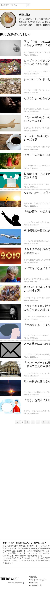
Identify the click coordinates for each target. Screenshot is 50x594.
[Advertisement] (25, 58)
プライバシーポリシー (38, 580)
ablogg (19, 582)
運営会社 (33, 577)
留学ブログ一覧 (36, 585)
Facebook (34, 583)
